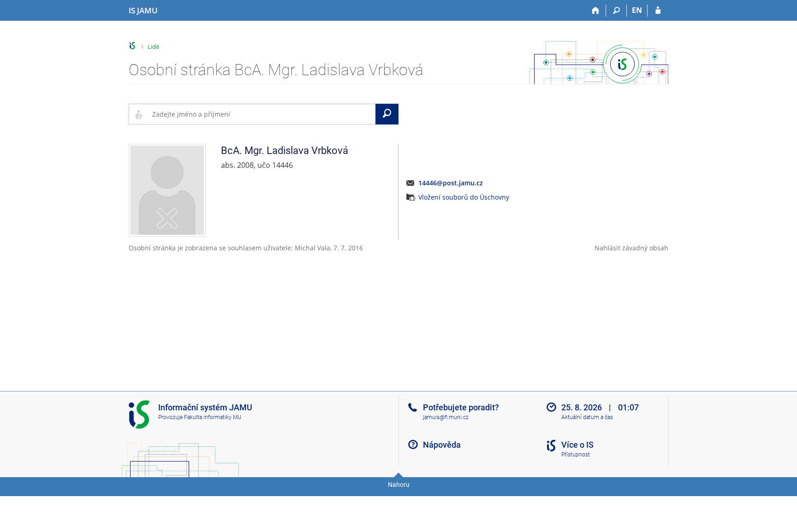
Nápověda (442, 445)
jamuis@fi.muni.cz (446, 417)
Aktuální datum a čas (587, 417)
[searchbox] (262, 114)
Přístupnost (575, 454)
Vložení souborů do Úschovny (463, 197)
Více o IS (577, 445)
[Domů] (595, 11)
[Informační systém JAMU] (133, 46)
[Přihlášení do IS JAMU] (658, 11)
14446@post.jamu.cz (450, 182)
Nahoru (399, 484)
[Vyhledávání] (616, 11)
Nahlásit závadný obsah (631, 247)
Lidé (153, 46)
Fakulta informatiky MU (212, 417)
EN (637, 10)
